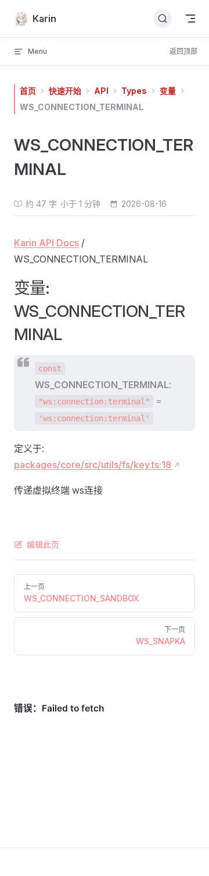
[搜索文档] (162, 18)
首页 (28, 91)
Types (134, 91)
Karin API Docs (46, 243)
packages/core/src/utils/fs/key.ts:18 (92, 464)
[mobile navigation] (190, 18)
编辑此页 (43, 544)
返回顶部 (183, 51)
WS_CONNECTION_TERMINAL (81, 107)
